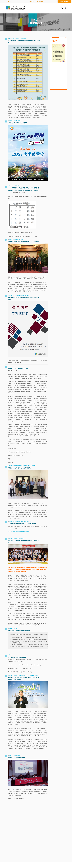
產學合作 (21, 465)
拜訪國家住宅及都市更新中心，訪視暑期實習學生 (19, 468)
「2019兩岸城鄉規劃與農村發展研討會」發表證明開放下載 (22, 523)
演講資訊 (27, 295)
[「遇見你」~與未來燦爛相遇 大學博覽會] (28, 183)
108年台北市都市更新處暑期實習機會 (17, 657)
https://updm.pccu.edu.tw (14, 436)
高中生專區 (11, 120)
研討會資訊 (22, 538)
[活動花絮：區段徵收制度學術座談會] (28, 788)
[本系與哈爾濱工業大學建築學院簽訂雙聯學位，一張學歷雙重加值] (28, 275)
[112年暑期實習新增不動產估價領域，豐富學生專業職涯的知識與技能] (28, 102)
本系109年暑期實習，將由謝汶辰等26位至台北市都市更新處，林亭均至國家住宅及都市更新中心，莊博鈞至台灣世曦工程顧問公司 (23, 189)
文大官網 (35, 1)
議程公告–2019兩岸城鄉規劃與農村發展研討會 (19, 630)
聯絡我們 (41, 1)
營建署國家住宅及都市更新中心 (30, 465)
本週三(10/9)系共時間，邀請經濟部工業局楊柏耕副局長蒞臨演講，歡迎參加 (24, 298)
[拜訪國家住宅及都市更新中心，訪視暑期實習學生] (28, 501)
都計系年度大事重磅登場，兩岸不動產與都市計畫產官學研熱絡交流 (23, 541)
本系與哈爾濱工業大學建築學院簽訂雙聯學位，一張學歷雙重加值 (23, 241)
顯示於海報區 (11, 38)
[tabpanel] (58, 54)
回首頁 (30, 1)
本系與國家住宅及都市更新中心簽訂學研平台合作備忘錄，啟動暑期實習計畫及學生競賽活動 (23, 678)
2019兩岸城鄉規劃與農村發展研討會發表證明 (18, 531)
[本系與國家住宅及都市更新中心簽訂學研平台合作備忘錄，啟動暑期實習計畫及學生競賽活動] (28, 710)
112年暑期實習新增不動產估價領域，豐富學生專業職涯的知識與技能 (24, 41)
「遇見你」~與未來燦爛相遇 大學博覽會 (17, 123)
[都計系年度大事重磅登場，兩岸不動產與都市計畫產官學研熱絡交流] (28, 566)
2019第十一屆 (28, 521)
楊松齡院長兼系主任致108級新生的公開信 (18, 368)
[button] (65, 8)
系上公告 (20, 38)
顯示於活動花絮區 (12, 185)
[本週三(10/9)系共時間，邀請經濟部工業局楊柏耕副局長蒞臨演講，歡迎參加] (28, 359)
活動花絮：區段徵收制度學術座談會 (16, 757)
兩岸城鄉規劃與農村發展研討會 (19, 521)
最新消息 (16, 38)
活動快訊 (24, 38)
